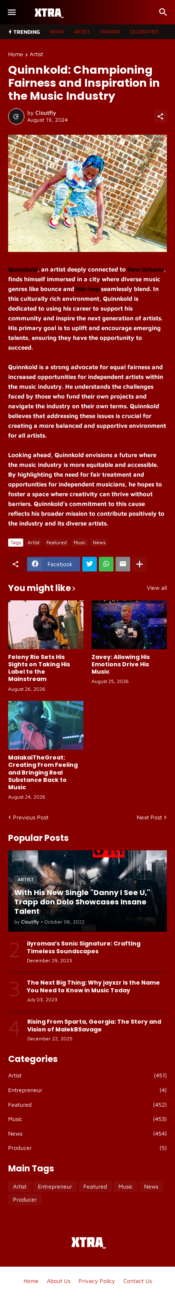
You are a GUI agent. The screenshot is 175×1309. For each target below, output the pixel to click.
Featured (56, 542)
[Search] (164, 12)
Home (15, 54)
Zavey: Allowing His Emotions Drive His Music (121, 664)
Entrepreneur (87, 1089)
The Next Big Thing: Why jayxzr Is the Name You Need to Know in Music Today (93, 986)
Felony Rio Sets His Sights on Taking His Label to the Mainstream (39, 668)
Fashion (110, 31)
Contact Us (137, 1280)
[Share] (160, 116)
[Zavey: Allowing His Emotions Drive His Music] (129, 624)
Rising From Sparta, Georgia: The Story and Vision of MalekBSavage (94, 1025)
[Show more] (139, 564)
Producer (87, 1147)
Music (80, 542)
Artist (82, 31)
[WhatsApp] (106, 564)
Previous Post (30, 817)
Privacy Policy (97, 1280)
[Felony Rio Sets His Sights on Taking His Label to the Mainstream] (45, 624)
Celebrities (144, 31)
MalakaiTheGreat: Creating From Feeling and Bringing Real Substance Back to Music (43, 772)
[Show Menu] (11, 12)
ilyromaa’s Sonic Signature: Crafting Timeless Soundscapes (83, 947)
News (57, 31)
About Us (58, 1280)
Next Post (149, 817)
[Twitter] (89, 564)
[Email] (123, 564)
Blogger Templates (87, 1294)
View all (157, 588)
